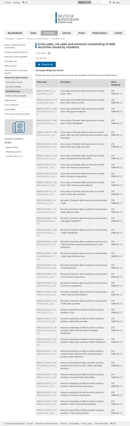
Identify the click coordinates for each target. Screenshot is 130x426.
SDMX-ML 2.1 (117, 93)
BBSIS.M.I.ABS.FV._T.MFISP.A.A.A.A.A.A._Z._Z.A (47, 133)
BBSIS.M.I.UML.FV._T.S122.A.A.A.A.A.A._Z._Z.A (47, 320)
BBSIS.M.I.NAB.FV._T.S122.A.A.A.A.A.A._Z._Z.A (46, 210)
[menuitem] (15, 33)
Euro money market (14, 82)
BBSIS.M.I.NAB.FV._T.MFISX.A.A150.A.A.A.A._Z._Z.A (47, 232)
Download (47, 64)
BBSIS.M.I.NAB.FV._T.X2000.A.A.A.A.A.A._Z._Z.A (46, 266)
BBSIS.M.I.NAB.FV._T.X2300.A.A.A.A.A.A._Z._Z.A (46, 284)
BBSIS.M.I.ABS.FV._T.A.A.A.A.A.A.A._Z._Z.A (46, 92)
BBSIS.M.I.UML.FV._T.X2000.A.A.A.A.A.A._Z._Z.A (47, 375)
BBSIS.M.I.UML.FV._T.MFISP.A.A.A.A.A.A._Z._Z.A (46, 352)
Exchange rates (11, 61)
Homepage (9, 38)
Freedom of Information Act (46, 423)
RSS (114, 423)
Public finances (11, 100)
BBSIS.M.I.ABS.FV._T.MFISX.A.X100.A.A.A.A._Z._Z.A (47, 111)
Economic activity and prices (16, 52)
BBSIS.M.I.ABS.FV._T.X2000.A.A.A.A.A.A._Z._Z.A (47, 157)
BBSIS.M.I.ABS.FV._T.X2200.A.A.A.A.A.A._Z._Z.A (47, 183)
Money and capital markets (38, 38)
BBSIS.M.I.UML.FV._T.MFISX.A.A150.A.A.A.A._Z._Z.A (47, 342)
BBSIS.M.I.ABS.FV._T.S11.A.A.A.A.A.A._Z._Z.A (46, 166)
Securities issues (58, 38)
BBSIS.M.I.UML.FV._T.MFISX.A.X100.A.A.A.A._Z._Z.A (47, 330)
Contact (8, 2)
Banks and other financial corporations (15, 46)
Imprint (30, 423)
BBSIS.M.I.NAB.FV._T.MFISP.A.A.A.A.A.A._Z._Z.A (47, 243)
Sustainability (10, 109)
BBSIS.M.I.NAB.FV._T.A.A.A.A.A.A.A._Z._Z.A (46, 201)
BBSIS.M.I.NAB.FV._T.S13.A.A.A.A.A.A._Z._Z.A (46, 302)
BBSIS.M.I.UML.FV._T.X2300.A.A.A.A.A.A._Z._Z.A (47, 393)
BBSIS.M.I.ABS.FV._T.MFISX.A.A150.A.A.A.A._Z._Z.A (47, 123)
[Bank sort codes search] (110, 2)
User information (101, 423)
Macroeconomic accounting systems (16, 71)
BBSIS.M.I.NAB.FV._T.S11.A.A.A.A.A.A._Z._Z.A (46, 275)
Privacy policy (86, 423)
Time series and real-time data (17, 114)
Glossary (16, 2)
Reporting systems (13, 151)
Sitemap (64, 423)
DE (26, 2)
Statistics (20, 38)
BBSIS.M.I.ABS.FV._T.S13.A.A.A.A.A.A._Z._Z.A (46, 192)
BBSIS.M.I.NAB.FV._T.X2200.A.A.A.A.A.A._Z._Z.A (46, 293)
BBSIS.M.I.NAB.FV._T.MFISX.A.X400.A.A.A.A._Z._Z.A (47, 256)
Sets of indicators (12, 105)
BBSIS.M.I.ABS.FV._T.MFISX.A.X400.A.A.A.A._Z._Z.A (47, 147)
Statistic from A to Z (14, 156)
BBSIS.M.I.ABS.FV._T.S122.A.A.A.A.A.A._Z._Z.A (47, 101)
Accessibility (74, 423)
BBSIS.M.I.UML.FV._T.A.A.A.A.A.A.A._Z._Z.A (46, 311)
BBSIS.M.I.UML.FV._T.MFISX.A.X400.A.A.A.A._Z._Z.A (47, 365)
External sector (11, 66)
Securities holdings (13, 86)
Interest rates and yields (16, 95)
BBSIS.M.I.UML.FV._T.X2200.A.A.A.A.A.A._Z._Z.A (47, 402)
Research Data (12, 147)
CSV (113, 91)
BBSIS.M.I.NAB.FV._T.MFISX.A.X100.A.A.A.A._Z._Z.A (47, 221)
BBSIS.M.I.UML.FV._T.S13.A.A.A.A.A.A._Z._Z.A (47, 411)
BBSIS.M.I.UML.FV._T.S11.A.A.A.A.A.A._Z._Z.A (47, 384)
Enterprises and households (16, 56)
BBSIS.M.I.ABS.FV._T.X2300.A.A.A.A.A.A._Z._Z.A (47, 175)
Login (117, 2)
